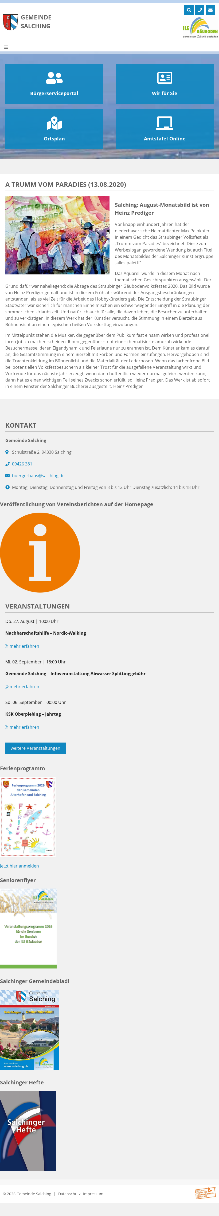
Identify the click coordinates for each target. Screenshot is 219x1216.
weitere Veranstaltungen (35, 748)
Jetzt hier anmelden (19, 866)
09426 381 (22, 464)
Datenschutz (69, 1193)
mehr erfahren (24, 646)
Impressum (93, 1193)
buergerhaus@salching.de (38, 476)
